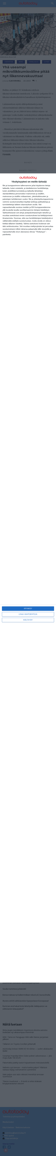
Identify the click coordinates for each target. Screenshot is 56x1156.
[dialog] (28, 578)
